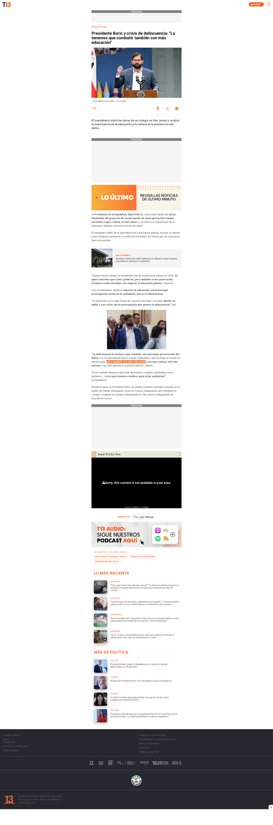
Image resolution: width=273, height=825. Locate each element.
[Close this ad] (271, 807)
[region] (136, 817)
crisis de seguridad (142, 557)
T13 (93, 108)
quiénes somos (11, 735)
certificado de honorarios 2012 (157, 739)
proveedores (10, 750)
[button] (158, 108)
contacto (144, 748)
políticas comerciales (16, 746)
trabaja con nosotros (152, 735)
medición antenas (149, 744)
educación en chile (107, 561)
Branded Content (149, 752)
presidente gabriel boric (111, 557)
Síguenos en (123, 516)
